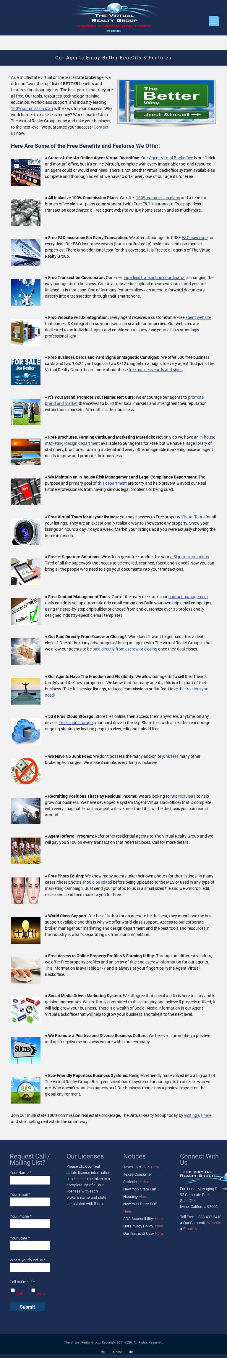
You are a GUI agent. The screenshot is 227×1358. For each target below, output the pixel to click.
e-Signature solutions (189, 556)
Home (117, 1352)
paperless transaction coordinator (153, 277)
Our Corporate (202, 1223)
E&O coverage (194, 237)
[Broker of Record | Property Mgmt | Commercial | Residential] (113, 18)
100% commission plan (32, 108)
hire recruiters (184, 796)
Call (103, 1352)
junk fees (170, 756)
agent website (198, 317)
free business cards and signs (156, 369)
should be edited (97, 882)
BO (131, 1352)
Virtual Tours (193, 517)
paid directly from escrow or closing (125, 649)
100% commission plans (158, 197)
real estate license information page (88, 1172)
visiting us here (197, 1115)
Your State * (20, 1238)
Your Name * (20, 1172)
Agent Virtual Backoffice (171, 157)
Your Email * (20, 1194)
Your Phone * (21, 1216)
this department (112, 483)
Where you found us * (28, 1260)
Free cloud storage (76, 722)
